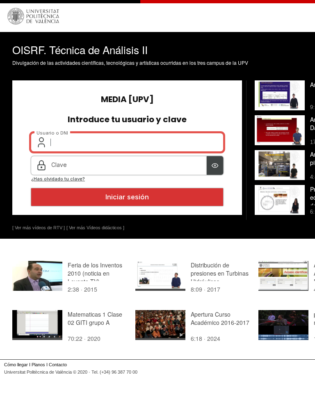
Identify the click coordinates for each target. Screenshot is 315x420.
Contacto (58, 364)
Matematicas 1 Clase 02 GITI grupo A (95, 318)
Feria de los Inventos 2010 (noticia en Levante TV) (95, 273)
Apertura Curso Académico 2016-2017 (220, 318)
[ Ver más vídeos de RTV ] (38, 227)
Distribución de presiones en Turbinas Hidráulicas (220, 273)
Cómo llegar (16, 364)
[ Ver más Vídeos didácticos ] (95, 227)
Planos (38, 364)
